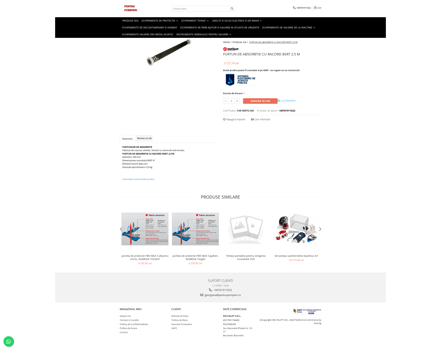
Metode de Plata (179, 315)
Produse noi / (241, 42)
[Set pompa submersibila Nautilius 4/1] (296, 228)
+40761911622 (222, 290)
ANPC (174, 328)
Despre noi (125, 315)
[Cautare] (232, 9)
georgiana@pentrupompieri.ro (222, 295)
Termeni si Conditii (129, 320)
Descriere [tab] (127, 138)
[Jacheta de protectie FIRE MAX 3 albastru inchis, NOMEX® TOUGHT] (144, 229)
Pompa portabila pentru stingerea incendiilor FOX (246, 257)
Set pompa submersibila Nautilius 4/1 (296, 255)
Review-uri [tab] (144, 138)
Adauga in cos (260, 101)
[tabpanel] (169, 52)
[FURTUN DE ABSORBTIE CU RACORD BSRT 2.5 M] (169, 52)
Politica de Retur (179, 320)
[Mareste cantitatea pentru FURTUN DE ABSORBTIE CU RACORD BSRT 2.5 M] (237, 101)
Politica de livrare (128, 328)
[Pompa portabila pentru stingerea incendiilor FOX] (245, 228)
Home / (227, 42)
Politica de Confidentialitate (134, 324)
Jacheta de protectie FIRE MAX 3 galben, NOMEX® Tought (195, 257)
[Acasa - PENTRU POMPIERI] (137, 9)
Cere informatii (262, 119)
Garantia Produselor (181, 324)
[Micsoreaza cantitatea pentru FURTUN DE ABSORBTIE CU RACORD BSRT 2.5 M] (225, 101)
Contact (124, 332)
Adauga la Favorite (235, 119)
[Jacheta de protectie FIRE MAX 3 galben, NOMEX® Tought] (195, 229)
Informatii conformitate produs (138, 179)
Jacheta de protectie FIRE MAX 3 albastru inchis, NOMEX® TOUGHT (145, 257)
